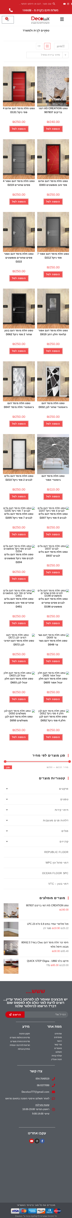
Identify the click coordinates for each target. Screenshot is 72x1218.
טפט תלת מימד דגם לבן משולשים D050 (19, 718)
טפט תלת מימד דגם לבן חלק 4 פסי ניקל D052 (53, 718)
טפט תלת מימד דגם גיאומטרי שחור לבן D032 (53, 405)
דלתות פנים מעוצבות (55, 820)
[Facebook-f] (42, 1141)
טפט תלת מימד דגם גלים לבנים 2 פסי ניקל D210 (18, 477)
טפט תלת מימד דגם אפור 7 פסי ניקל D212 (53, 255)
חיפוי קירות (61, 809)
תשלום (59, 1052)
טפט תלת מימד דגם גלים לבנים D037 (53, 553)
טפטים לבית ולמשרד (30, 33)
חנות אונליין (56, 1059)
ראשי (59, 1041)
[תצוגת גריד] (47, 46)
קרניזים (64, 841)
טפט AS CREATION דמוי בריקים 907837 (53, 110)
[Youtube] (64, 4)
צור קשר (58, 1044)
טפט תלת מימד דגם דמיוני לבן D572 (19, 642)
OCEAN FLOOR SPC (55, 873)
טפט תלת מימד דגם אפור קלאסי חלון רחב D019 (53, 332)
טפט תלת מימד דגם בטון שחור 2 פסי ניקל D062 (18, 332)
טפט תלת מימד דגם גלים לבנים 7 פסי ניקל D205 (18, 515)
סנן (8, 767)
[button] (62, 19)
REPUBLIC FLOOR (56, 852)
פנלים (64, 830)
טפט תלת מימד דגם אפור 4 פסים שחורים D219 (19, 183)
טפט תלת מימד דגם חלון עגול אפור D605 (53, 680)
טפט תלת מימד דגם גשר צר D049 (53, 642)
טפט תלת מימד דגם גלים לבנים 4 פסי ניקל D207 (53, 515)
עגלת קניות (57, 1056)
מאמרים (58, 1048)
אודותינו (58, 1034)
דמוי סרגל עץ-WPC (57, 862)
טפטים (64, 799)
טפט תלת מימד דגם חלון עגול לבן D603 (19, 680)
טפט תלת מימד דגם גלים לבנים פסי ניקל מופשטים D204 (18, 558)
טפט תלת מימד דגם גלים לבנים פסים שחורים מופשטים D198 (53, 602)
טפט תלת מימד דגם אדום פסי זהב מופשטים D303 (53, 183)
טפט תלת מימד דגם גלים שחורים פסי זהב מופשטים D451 (19, 602)
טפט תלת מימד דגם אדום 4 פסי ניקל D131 (19, 110)
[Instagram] (68, 4)
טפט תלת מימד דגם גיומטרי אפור (53, 477)
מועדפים (58, 1037)
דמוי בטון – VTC (58, 883)
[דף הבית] (47, 33)
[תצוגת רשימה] (39, 46)
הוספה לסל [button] (53, 129)
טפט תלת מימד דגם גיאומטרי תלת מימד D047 (19, 405)
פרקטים (63, 788)
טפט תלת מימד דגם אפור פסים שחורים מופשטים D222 (19, 257)
